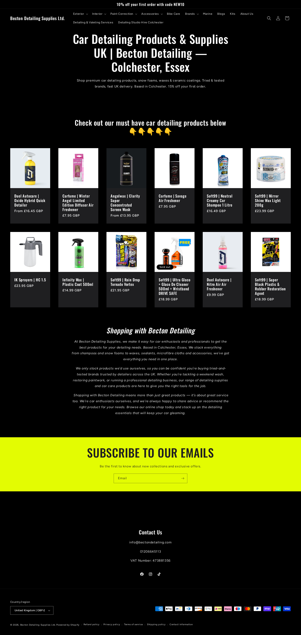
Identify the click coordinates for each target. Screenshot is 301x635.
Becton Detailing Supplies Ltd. (38, 625)
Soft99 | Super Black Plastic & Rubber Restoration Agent (270, 286)
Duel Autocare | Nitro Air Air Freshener (219, 284)
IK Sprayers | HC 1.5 (30, 279)
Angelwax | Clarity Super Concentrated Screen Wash (125, 203)
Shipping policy (156, 624)
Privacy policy (111, 624)
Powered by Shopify (67, 625)
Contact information (181, 624)
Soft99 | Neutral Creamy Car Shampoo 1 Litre (219, 200)
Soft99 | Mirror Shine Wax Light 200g (268, 200)
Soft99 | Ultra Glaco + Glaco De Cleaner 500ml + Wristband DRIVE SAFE (174, 286)
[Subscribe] (182, 478)
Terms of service (133, 624)
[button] (80, 14)
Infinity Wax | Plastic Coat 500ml (77, 281)
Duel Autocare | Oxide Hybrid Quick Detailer (29, 200)
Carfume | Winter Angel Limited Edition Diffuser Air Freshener (78, 203)
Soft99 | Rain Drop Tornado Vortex (125, 281)
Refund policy (92, 624)
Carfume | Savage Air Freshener (172, 198)
